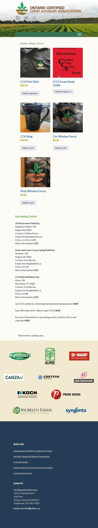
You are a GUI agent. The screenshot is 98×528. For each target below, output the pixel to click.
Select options (29, 93)
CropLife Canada (21, 462)
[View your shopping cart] (34, 18)
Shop (32, 43)
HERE (36, 243)
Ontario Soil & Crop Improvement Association (33, 467)
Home (23, 43)
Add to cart (28, 148)
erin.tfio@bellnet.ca (31, 263)
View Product (62, 91)
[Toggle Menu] (79, 34)
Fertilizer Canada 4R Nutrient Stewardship (32, 456)
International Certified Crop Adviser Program (33, 451)
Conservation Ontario (23, 473)
